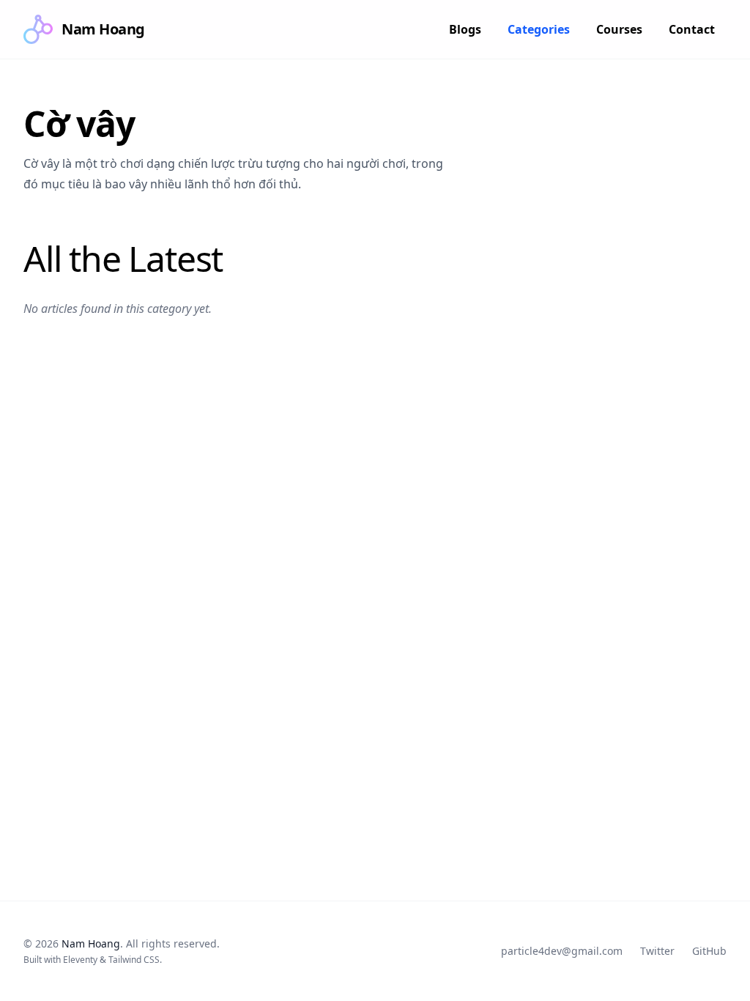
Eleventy (80, 959)
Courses (619, 29)
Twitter (657, 951)
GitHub (709, 951)
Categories (539, 29)
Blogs (465, 29)
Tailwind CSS (134, 959)
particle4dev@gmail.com (562, 951)
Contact (692, 29)
